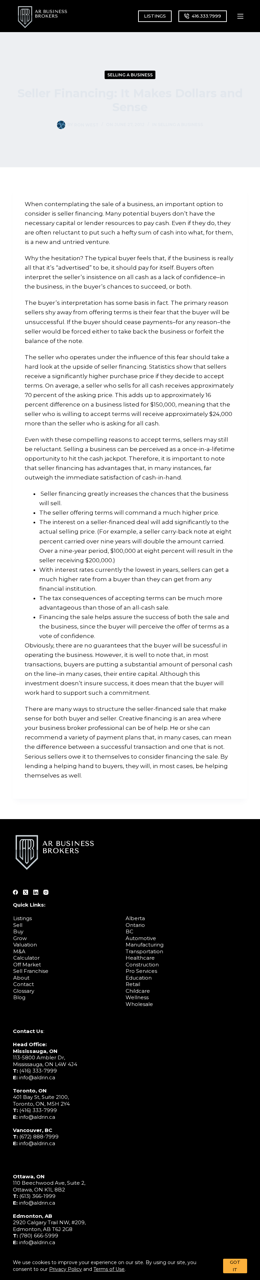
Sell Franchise (30, 971)
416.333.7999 (206, 16)
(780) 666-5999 (38, 1235)
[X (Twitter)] (25, 892)
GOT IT (235, 1265)
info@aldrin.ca (37, 1077)
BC (129, 931)
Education (139, 978)
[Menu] (240, 16)
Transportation (144, 951)
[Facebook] (15, 892)
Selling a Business (130, 74)
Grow (20, 938)
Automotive (141, 938)
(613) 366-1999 (37, 1196)
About (21, 978)
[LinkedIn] (35, 892)
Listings (22, 918)
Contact (23, 984)
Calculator (26, 958)
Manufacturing (145, 944)
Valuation (25, 944)
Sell (17, 925)
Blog (19, 997)
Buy (18, 931)
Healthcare (140, 958)
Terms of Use (109, 1269)
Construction (142, 964)
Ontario (135, 925)
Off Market (27, 964)
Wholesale (139, 1004)
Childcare (138, 991)
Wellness (137, 997)
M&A (19, 951)
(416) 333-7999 (38, 1070)
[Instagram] (45, 892)
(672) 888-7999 (39, 1136)
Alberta (135, 918)
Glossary (23, 991)
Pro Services (141, 971)
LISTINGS (155, 16)
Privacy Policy (65, 1269)
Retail (133, 984)
